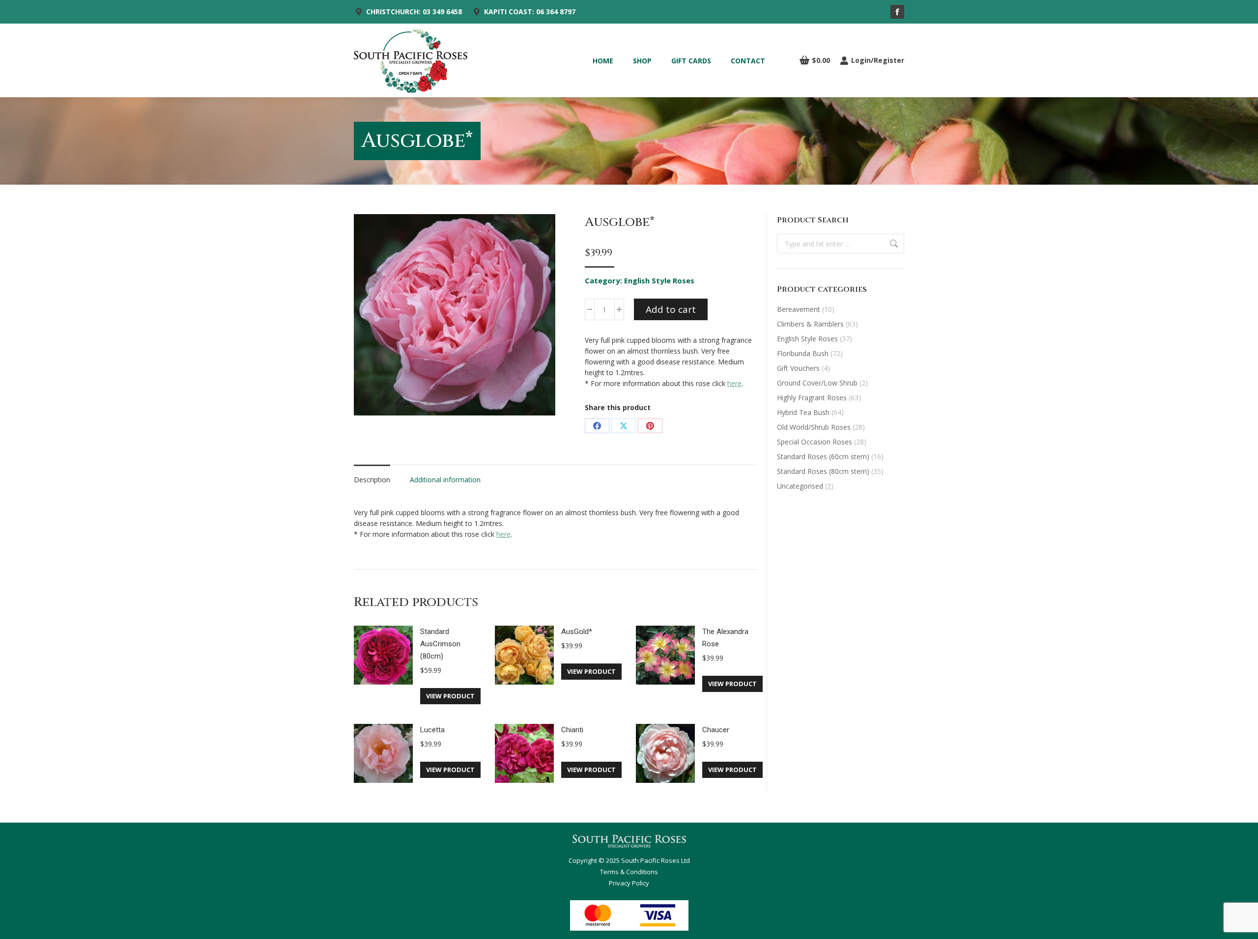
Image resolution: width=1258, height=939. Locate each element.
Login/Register (877, 60)
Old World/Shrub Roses (814, 427)
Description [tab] (372, 479)
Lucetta (432, 729)
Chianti (572, 729)
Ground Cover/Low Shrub (817, 382)
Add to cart (671, 309)
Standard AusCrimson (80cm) (440, 644)
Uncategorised (800, 486)
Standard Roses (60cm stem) (823, 456)
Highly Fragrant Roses (812, 397)
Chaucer (715, 729)
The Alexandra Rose (725, 637)
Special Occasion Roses (814, 441)
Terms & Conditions (629, 871)
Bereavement (798, 309)
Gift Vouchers (798, 368)
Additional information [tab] (445, 479)
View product (450, 695)
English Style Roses (659, 280)
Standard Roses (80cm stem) (823, 471)
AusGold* (576, 631)
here (734, 383)
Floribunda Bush (803, 353)
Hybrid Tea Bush (803, 412)
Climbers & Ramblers (810, 324)
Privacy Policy (629, 883)
